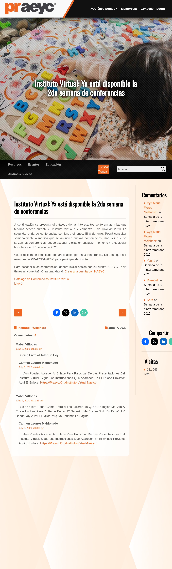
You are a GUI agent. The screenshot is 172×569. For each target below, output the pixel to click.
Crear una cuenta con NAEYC (85, 271)
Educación (53, 164)
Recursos (15, 164)
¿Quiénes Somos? (103, 8)
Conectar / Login (153, 8)
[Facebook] (145, 341)
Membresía (129, 8)
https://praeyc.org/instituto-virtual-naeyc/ (68, 382)
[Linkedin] (163, 341)
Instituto (24, 327)
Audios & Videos (20, 174)
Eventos (34, 164)
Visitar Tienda (103, 169)
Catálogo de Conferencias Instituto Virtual (41, 279)
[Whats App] (84, 312)
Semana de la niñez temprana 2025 (154, 221)
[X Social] (154, 341)
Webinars (39, 327)
